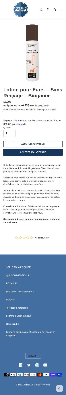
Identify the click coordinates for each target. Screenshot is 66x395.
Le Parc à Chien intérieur (18, 315)
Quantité (7, 127)
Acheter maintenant (33, 152)
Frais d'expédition (12, 109)
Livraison (10, 299)
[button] (26, 105)
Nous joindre (12, 324)
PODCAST (11, 283)
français (32, 355)
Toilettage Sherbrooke (17, 307)
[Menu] (61, 9)
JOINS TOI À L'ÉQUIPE (18, 267)
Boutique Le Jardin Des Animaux (36, 385)
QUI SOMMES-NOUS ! (18, 275)
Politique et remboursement (20, 291)
